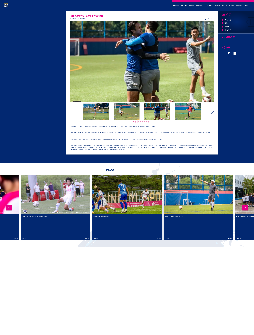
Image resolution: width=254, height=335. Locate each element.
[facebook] (223, 53)
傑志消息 (75, 18)
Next (204, 111)
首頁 (71, 18)
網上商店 (231, 5)
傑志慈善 (217, 5)
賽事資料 (191, 5)
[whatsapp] (229, 53)
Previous (79, 111)
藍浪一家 (224, 5)
